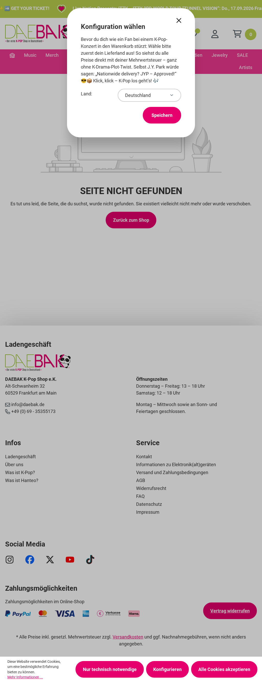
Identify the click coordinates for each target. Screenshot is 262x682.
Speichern (161, 115)
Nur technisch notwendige (110, 669)
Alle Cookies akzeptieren (224, 669)
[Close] (179, 20)
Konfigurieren (167, 669)
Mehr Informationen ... (25, 677)
